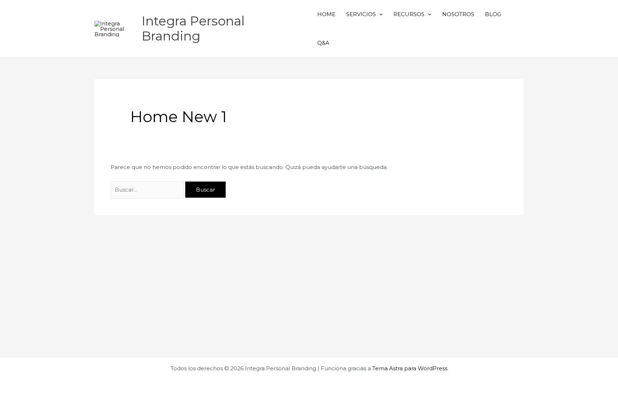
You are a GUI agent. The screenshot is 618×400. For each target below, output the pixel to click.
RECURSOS (409, 14)
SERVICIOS (361, 14)
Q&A (323, 42)
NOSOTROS (458, 14)
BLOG (493, 14)
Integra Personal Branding (193, 28)
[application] (379, 14)
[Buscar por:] (148, 189)
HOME (326, 14)
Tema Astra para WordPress (409, 368)
